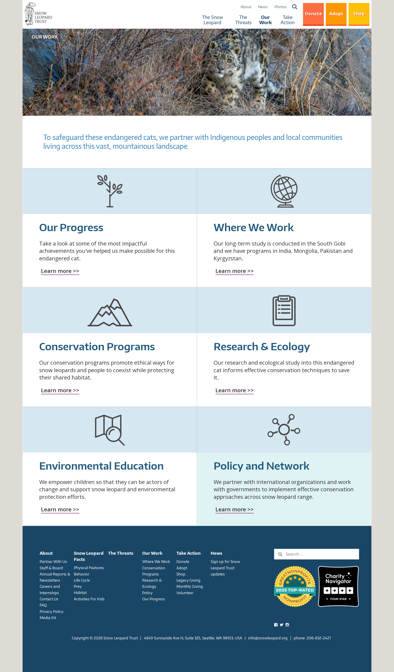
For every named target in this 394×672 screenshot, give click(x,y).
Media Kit (48, 617)
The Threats (243, 19)
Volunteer (184, 592)
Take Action (288, 19)
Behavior (81, 574)
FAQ (43, 605)
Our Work (265, 19)
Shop (359, 13)
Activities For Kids (89, 598)
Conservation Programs (97, 346)
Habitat (80, 592)
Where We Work (254, 227)
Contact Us (49, 598)
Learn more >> (60, 271)
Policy (147, 592)
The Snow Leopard (212, 19)
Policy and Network (261, 465)
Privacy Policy (51, 611)
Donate (313, 13)
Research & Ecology (262, 346)
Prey (78, 586)
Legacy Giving (188, 580)
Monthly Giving (189, 586)
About (246, 6)
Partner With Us (53, 561)
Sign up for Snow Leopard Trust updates (225, 567)
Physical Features (89, 567)
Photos (281, 6)
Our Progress (71, 227)
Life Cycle (82, 580)
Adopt (336, 13)
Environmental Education (101, 465)
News (263, 6)
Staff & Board (51, 567)
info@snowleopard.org (268, 637)
